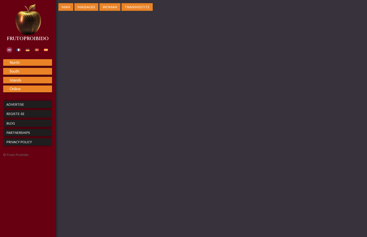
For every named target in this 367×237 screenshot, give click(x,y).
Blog (10, 123)
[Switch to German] (28, 50)
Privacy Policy (19, 142)
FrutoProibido (28, 39)
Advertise (15, 104)
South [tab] (14, 71)
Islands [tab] (15, 80)
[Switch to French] (18, 50)
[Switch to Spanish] (46, 50)
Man (66, 7)
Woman (110, 7)
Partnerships (18, 133)
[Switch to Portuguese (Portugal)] (37, 50)
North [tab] (15, 62)
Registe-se (15, 114)
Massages (86, 7)
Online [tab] (15, 88)
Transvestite (137, 7)
